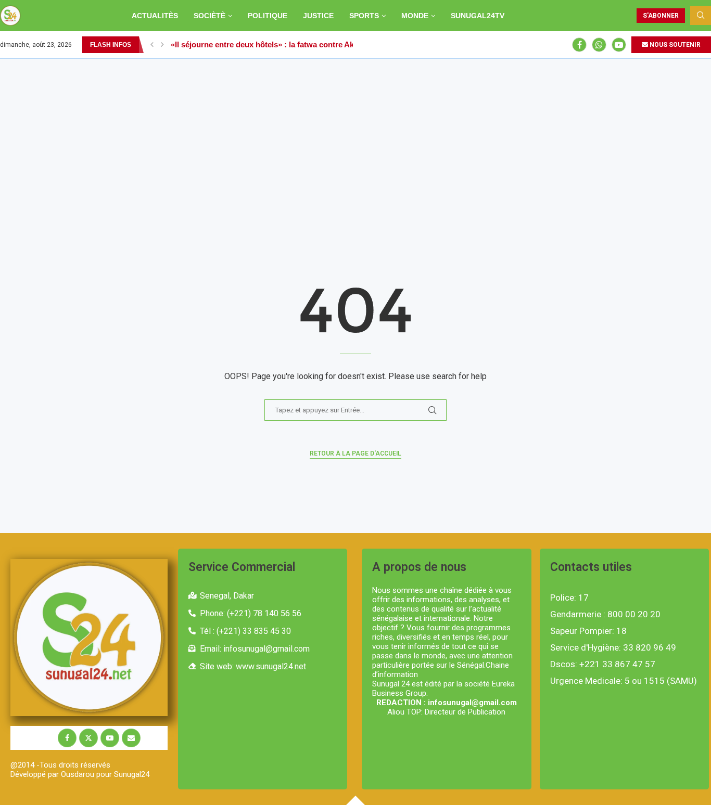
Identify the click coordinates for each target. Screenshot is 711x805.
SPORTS (364, 15)
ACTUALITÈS (155, 15)
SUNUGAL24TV (477, 15)
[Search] (700, 15)
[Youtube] (619, 44)
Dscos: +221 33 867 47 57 (602, 664)
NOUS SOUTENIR (674, 44)
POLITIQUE (267, 15)
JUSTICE (318, 15)
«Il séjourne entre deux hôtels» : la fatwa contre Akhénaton (277, 44)
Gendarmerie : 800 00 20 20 (605, 614)
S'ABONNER (661, 15)
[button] (152, 44)
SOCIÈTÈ (209, 15)
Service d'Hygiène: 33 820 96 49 (613, 647)
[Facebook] (579, 44)
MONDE (414, 15)
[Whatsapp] (599, 44)
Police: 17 (569, 597)
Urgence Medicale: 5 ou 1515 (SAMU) (623, 681)
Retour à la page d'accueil (355, 453)
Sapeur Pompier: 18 (588, 631)
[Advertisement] (355, 137)
